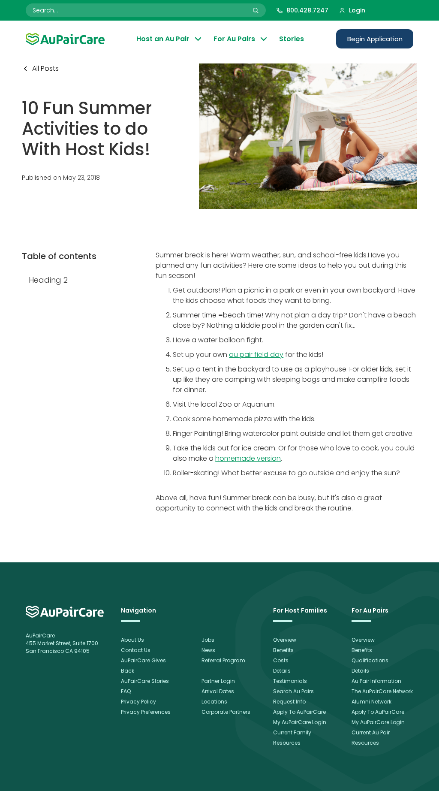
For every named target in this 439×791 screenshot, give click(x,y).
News (208, 650)
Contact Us (135, 650)
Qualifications (370, 660)
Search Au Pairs (293, 691)
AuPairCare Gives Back (143, 665)
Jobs (207, 639)
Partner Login (218, 681)
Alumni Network (371, 701)
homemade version (248, 458)
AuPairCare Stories (145, 681)
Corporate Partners (225, 712)
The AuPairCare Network (382, 691)
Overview (284, 639)
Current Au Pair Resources (371, 737)
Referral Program (223, 660)
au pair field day (256, 354)
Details (282, 670)
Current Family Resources (292, 737)
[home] (65, 611)
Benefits (283, 650)
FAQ (126, 691)
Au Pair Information (376, 681)
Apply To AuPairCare (299, 712)
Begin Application (375, 38)
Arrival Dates (217, 691)
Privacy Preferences (146, 712)
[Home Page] (65, 39)
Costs (281, 660)
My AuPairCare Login (299, 722)
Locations (214, 701)
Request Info (289, 701)
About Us (132, 639)
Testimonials (290, 681)
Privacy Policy (138, 701)
